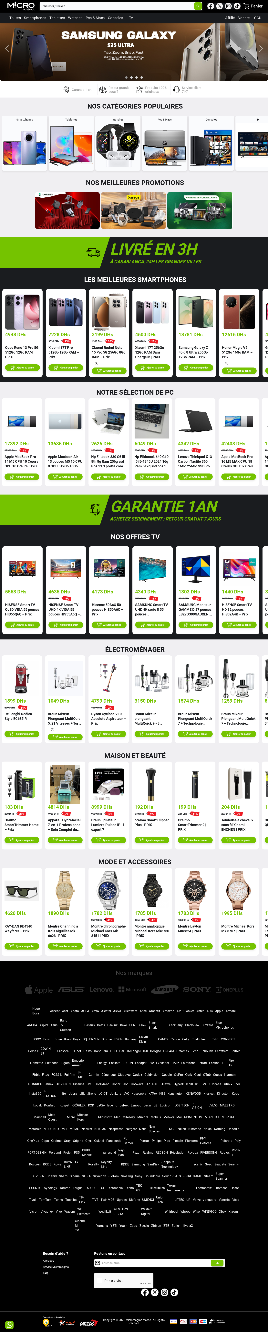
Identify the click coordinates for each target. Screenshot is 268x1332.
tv (131, 18)
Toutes (15, 18)
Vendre (244, 18)
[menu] (246, 6)
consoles (115, 18)
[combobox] (117, 6)
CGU (258, 18)
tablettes (57, 18)
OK (217, 1263)
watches (75, 18)
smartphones (35, 18)
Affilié (230, 18)
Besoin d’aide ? (55, 1253)
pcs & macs (95, 18)
